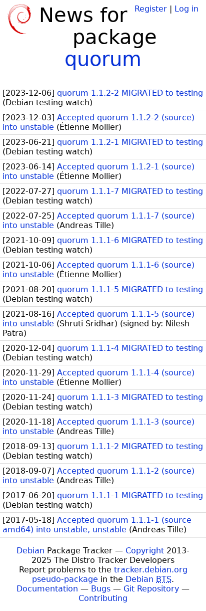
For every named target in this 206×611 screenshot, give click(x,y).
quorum (103, 59)
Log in (186, 9)
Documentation (47, 588)
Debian (30, 550)
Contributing (103, 598)
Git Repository (151, 588)
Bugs (100, 588)
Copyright (145, 550)
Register (150, 9)
